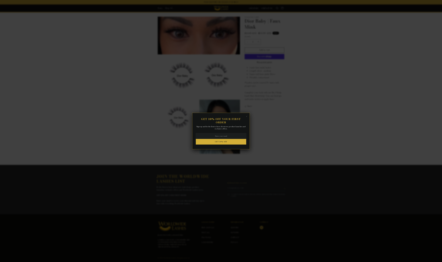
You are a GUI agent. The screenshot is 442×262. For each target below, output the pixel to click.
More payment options (264, 62)
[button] (277, 8)
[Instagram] (261, 227)
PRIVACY (234, 242)
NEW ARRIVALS (208, 227)
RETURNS (235, 232)
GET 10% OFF (221, 142)
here (272, 99)
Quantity (248, 36)
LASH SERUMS (207, 242)
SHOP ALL (206, 232)
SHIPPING (234, 227)
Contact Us (266, 8)
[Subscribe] (284, 189)
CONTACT (235, 237)
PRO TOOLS (206, 237)
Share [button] (249, 106)
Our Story (254, 8)
